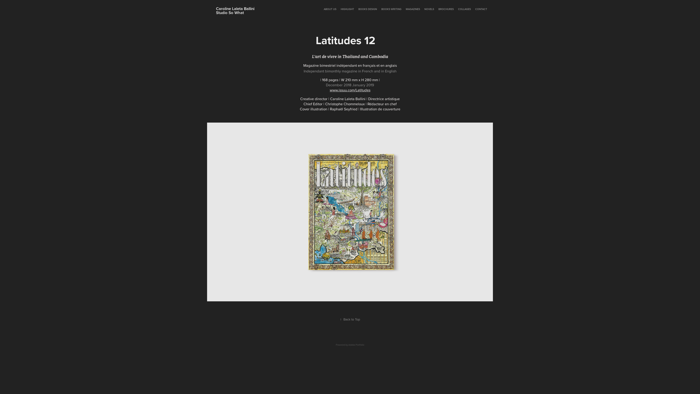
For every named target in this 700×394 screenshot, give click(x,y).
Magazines (413, 9)
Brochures (446, 9)
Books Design (367, 9)
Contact (481, 9)
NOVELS (429, 9)
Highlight (347, 9)
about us (330, 9)
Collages (464, 9)
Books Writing (391, 9)
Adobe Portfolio (356, 344)
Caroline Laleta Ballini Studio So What (249, 11)
